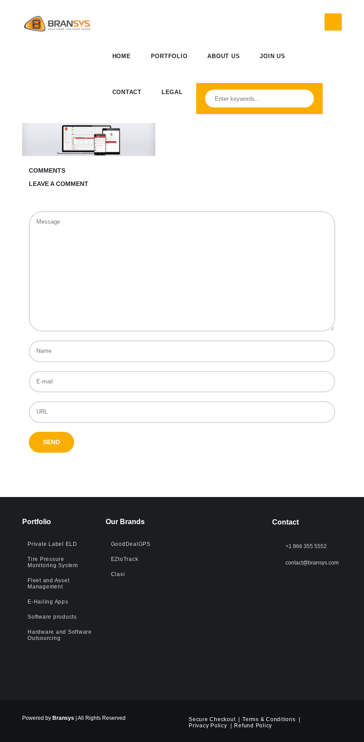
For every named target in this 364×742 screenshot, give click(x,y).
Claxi (118, 574)
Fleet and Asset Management (48, 583)
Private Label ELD (52, 544)
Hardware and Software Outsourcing (60, 635)
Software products (52, 617)
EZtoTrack (124, 559)
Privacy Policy (208, 725)
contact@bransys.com (312, 563)
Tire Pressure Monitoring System (53, 562)
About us (223, 56)
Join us (272, 56)
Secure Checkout (212, 719)
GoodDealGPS (130, 544)
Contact (127, 92)
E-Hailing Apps (48, 602)
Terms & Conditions (269, 719)
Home (121, 56)
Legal (172, 92)
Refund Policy (253, 725)
